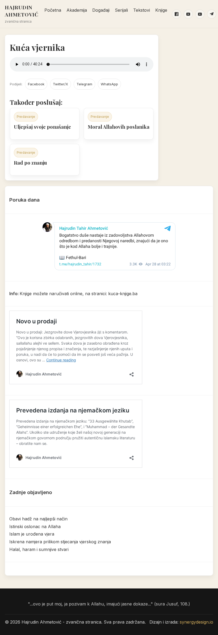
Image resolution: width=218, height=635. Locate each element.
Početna (52, 10)
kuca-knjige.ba (122, 293)
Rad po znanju (30, 162)
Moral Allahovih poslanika (118, 126)
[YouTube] (188, 14)
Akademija (76, 10)
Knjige (161, 10)
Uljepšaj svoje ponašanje (42, 126)
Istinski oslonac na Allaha (35, 526)
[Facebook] (176, 14)
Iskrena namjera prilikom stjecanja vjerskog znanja (60, 541)
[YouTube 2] (199, 14)
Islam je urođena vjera (31, 534)
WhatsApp (109, 84)
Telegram (84, 84)
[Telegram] (211, 14)
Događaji (101, 10)
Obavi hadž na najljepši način (38, 518)
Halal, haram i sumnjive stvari (39, 549)
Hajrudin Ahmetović (22, 11)
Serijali (121, 10)
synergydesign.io (196, 622)
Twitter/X (60, 84)
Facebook (36, 84)
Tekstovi (141, 10)
